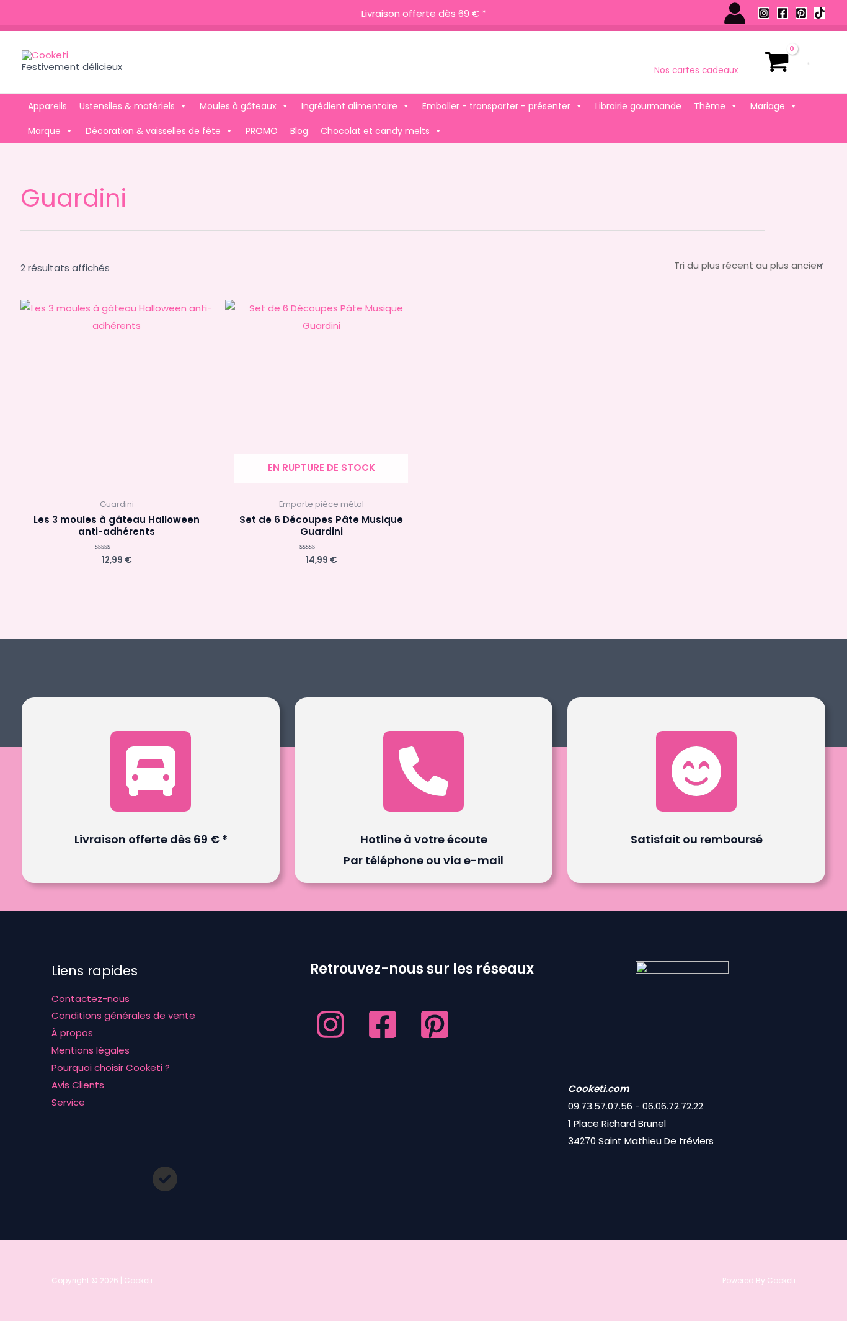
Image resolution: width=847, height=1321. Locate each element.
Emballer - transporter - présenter (496, 106)
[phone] (423, 771)
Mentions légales (90, 1050)
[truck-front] (150, 771)
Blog (299, 131)
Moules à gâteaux (238, 106)
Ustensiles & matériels (127, 106)
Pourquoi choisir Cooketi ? (110, 1067)
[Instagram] (763, 13)
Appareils (47, 106)
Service (68, 1102)
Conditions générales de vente (123, 1015)
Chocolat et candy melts (375, 131)
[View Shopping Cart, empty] (777, 62)
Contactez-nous (90, 998)
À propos (72, 1032)
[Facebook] (782, 13)
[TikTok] (819, 13)
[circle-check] (164, 1178)
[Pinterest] (801, 13)
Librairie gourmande (638, 106)
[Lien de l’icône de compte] (735, 13)
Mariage (767, 106)
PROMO (262, 131)
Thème (709, 106)
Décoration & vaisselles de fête (153, 131)
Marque (44, 131)
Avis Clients (77, 1084)
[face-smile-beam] (696, 771)
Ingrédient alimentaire (349, 106)
